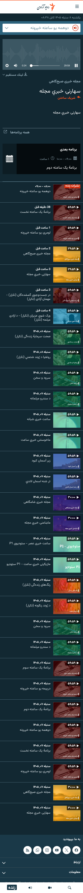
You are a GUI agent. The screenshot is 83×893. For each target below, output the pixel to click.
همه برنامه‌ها (20, 132)
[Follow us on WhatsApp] (37, 850)
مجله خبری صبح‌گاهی (64, 81)
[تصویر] (49, 887)
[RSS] (27, 850)
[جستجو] (69, 887)
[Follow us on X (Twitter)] (67, 850)
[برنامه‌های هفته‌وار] (30, 887)
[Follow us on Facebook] (76, 850)
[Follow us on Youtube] (57, 850)
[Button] (69, 99)
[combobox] (41, 28)
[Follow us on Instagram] (47, 850)
